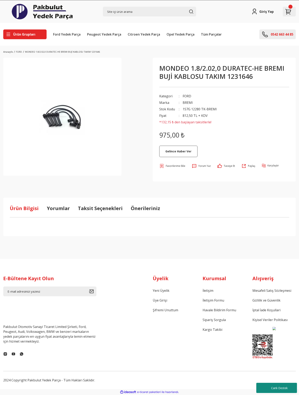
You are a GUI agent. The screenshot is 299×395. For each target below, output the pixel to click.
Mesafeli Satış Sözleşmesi (271, 290)
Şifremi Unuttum (165, 310)
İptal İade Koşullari (266, 310)
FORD (187, 96)
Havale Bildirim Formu (219, 310)
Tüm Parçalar (211, 34)
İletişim (208, 290)
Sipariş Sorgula (214, 320)
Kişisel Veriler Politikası (270, 320)
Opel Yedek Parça (180, 34)
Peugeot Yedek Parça (104, 34)
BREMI (188, 102)
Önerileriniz (145, 208)
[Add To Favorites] (172, 166)
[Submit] (92, 291)
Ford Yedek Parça (67, 34)
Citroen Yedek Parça (144, 34)
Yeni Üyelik (161, 290)
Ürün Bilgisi (24, 208)
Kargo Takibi (212, 329)
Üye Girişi (160, 300)
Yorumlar (58, 208)
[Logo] (42, 11)
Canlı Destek (279, 388)
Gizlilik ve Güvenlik (266, 300)
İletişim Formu (213, 300)
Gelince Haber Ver (178, 151)
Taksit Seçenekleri (100, 208)
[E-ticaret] (149, 392)
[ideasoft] (128, 392)
